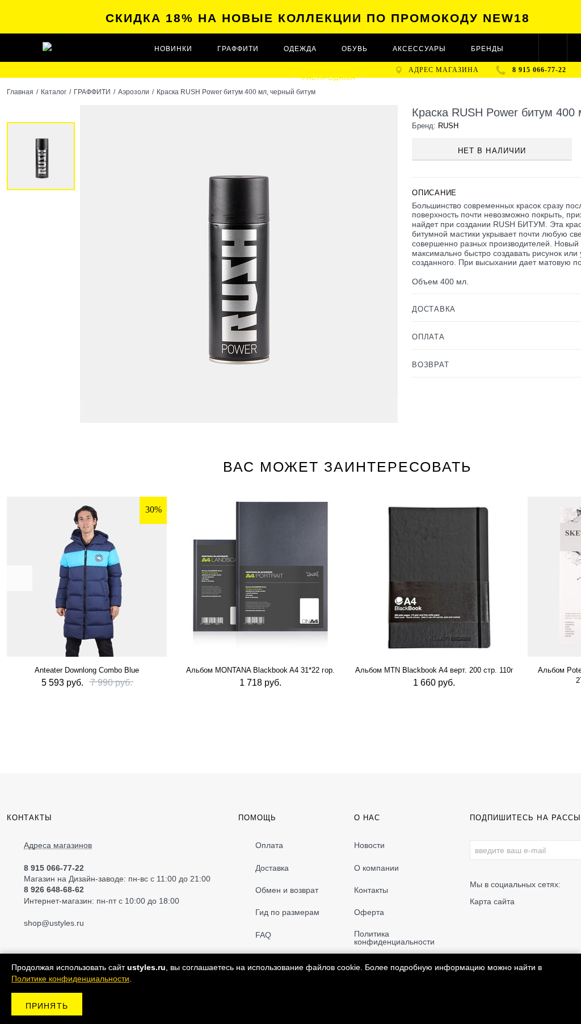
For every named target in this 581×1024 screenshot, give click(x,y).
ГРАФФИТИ (238, 49)
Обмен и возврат (286, 890)
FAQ (263, 935)
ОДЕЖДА (300, 49)
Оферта (369, 912)
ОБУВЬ (355, 49)
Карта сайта (492, 901)
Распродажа (329, 78)
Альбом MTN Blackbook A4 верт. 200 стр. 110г (434, 670)
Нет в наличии (492, 150)
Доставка (272, 868)
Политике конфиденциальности (70, 978)
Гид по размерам (287, 912)
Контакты (371, 890)
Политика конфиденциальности (394, 938)
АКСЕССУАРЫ (419, 49)
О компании (376, 868)
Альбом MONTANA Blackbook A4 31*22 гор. (260, 670)
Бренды (487, 49)
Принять (47, 1005)
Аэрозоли (133, 92)
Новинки (173, 49)
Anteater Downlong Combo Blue (87, 670)
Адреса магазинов (58, 845)
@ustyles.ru (62, 923)
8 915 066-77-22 (539, 70)
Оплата (269, 845)
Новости (369, 845)
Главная (20, 92)
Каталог (53, 92)
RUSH (448, 125)
